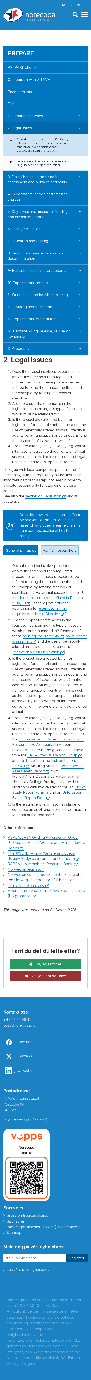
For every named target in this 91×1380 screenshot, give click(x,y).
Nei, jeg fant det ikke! (48, 976)
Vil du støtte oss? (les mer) (25, 1120)
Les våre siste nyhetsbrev (28, 1269)
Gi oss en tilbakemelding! (27, 1215)
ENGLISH (81, 5)
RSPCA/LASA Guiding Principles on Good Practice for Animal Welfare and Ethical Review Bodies (47, 842)
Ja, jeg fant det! (48, 964)
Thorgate (27, 1363)
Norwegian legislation (26, 869)
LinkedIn (25, 1070)
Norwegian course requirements (35, 874)
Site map (14, 1232)
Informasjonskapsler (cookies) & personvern (44, 1227)
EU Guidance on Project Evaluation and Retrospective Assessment (48, 742)
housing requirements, (41, 636)
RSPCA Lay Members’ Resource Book (40, 864)
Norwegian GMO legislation (36, 652)
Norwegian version (30, 880)
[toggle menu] (84, 15)
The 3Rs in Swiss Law (26, 885)
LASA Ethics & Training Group (52, 755)
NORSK (67, 5)
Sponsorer (15, 1221)
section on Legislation (43, 496)
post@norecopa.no (19, 1025)
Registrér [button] (76, 1258)
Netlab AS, (57, 1357)
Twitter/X (25, 1056)
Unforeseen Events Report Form (47, 795)
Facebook (26, 1042)
